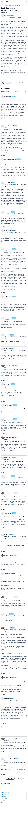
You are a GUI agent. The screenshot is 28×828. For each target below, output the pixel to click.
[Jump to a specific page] (26, 92)
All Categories (4, 786)
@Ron (4, 562)
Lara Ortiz (6, 15)
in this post (13, 504)
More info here (10, 685)
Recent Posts (4, 788)
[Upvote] (3, 82)
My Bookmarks (14, 792)
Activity (3, 790)
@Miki (2, 499)
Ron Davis (6, 348)
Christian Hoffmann (8, 758)
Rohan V (23, 17)
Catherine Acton (8, 513)
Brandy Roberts (7, 317)
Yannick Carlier (7, 249)
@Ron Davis (6, 745)
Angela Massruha (8, 125)
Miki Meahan (7, 212)
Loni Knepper (7, 384)
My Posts (14, 794)
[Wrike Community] (6, 1)
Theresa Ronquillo (8, 405)
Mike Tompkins (7, 96)
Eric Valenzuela (7, 457)
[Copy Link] (5, 19)
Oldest (6, 91)
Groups (3, 800)
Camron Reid (7, 182)
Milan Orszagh (7, 230)
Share (3, 77)
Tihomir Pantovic (8, 419)
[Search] (24, 1)
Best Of (3, 802)
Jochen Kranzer (8, 296)
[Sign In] (26, 1)
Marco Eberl (7, 627)
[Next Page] (24, 92)
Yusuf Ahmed (7, 573)
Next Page (10, 778)
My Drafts (14, 796)
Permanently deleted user (10, 159)
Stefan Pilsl (6, 334)
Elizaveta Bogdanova (9, 365)
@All (4, 372)
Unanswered (14, 798)
